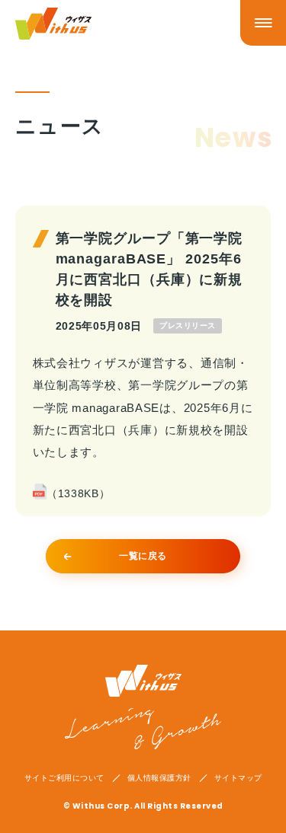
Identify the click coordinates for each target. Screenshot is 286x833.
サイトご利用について (64, 778)
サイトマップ (238, 778)
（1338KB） (79, 493)
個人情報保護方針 (159, 778)
